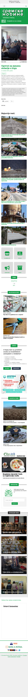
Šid (13, 421)
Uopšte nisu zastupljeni (10, 356)
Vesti (2, 62)
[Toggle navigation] (4, 6)
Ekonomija (9, 313)
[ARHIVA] (20, 267)
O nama (25, 655)
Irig (5, 62)
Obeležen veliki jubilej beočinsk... (12, 532)
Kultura (14, 529)
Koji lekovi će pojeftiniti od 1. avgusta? (13, 314)
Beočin (11, 529)
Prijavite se (14, 503)
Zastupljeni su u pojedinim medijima (12, 362)
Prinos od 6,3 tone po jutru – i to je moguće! (14, 422)
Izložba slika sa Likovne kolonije (12, 592)
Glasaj (7, 368)
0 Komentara (24, 62)
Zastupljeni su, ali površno (10, 358)
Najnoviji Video (14, 398)
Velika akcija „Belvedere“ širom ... (12, 552)
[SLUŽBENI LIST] (7, 253)
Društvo (5, 313)
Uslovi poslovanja (12, 656)
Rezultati (16, 368)
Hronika (7, 529)
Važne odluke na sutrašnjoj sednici (13, 572)
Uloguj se (18, 2)
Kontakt (18, 656)
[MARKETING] (7, 267)
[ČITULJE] (20, 253)
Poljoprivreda (10, 421)
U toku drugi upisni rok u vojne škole (12, 445)
